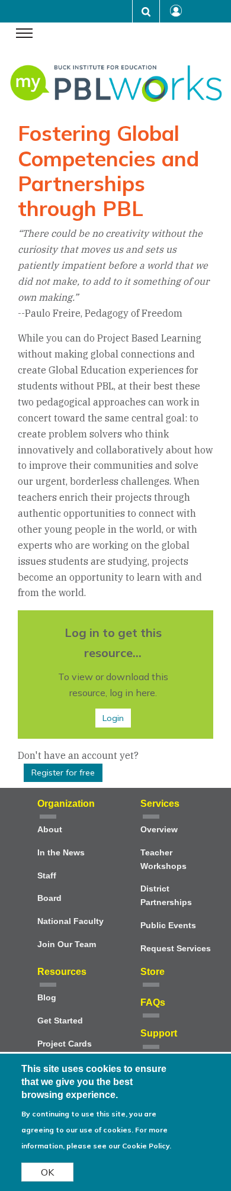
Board (49, 898)
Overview (159, 829)
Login (113, 718)
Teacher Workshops (163, 859)
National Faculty (70, 921)
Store (152, 972)
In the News (61, 852)
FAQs (152, 1002)
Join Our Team (66, 944)
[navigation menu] (24, 34)
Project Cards (64, 1043)
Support (158, 1033)
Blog (46, 997)
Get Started (60, 1020)
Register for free (63, 772)
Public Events (168, 925)
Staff (46, 875)
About (49, 829)
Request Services (175, 948)
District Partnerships (166, 895)
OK (47, 1172)
